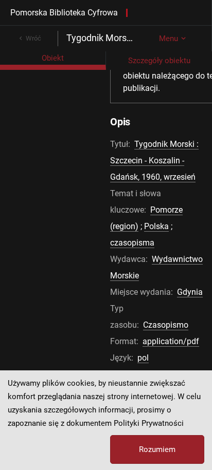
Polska (156, 226)
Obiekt (53, 58)
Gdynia (190, 292)
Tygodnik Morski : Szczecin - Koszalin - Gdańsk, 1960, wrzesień (154, 160)
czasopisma (132, 243)
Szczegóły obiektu (159, 60)
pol (143, 358)
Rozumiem (157, 449)
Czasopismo (165, 325)
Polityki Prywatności (149, 423)
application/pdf (171, 341)
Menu (168, 38)
